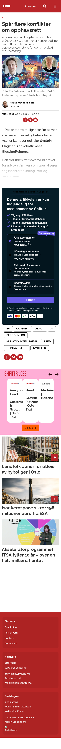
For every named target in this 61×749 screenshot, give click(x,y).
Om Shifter (11, 627)
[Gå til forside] (6, 6)
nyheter (39, 348)
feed (47, 341)
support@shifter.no (15, 667)
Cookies (9, 638)
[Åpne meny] (55, 6)
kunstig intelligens (22, 341)
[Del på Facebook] (25, 119)
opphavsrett (16, 348)
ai (52, 328)
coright (22, 328)
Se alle (29, 427)
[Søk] (44, 6)
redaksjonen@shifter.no (18, 683)
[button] (49, 374)
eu (8, 328)
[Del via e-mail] (35, 119)
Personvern (11, 632)
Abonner (30, 6)
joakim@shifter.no (15, 711)
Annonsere (11, 643)
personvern (15, 335)
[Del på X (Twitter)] (30, 119)
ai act (39, 328)
